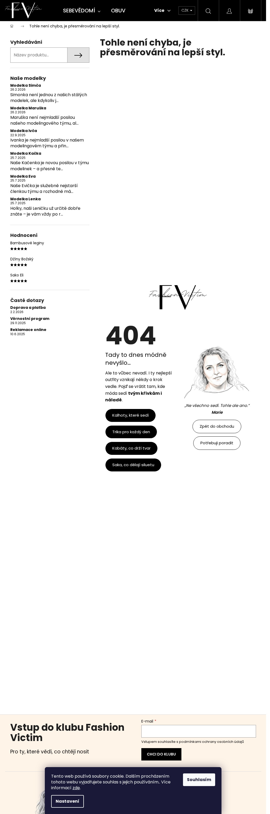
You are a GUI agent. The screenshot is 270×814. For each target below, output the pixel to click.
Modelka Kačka (25, 153)
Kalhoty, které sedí (130, 415)
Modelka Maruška (28, 108)
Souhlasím (199, 780)
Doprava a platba (28, 308)
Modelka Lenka (25, 199)
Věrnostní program (29, 319)
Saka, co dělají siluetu (133, 464)
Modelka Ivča (23, 131)
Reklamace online (28, 330)
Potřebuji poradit (216, 443)
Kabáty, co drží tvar (131, 448)
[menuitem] (82, 11)
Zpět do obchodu (217, 426)
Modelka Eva (23, 176)
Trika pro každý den (131, 432)
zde (76, 788)
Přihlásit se (161, 754)
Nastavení (67, 801)
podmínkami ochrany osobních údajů (211, 741)
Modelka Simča (25, 85)
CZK (185, 10)
